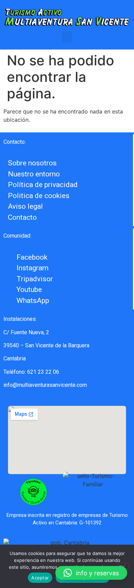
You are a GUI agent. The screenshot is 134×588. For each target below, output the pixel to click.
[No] (123, 566)
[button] (67, 37)
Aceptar (40, 577)
